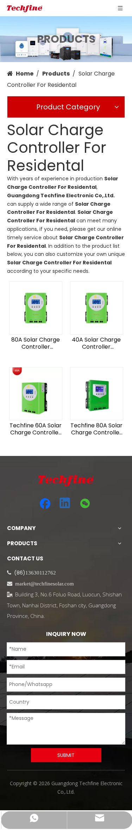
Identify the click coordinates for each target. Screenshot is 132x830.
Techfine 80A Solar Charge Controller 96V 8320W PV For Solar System (96, 429)
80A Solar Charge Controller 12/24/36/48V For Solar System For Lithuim (35, 343)
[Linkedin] (65, 503)
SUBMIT (66, 755)
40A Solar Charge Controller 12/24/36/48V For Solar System (96, 343)
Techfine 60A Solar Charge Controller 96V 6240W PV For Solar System (36, 429)
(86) (19, 572)
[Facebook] (45, 503)
